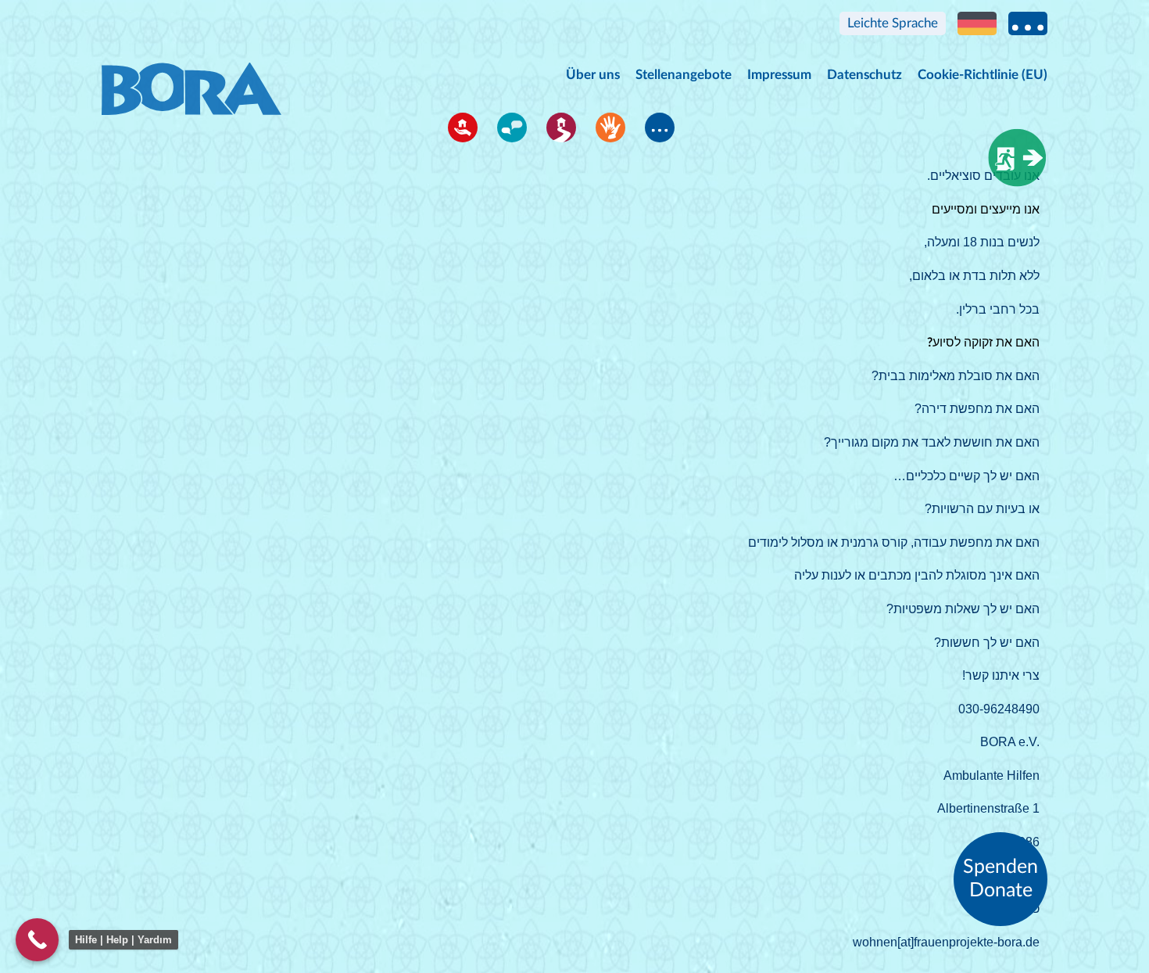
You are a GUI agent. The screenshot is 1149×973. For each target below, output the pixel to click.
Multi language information (1027, 23)
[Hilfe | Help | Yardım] (37, 939)
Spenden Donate (1000, 878)
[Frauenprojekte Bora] (191, 74)
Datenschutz (864, 74)
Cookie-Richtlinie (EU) (982, 74)
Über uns (593, 74)
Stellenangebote (683, 74)
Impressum (779, 74)
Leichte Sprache (892, 23)
